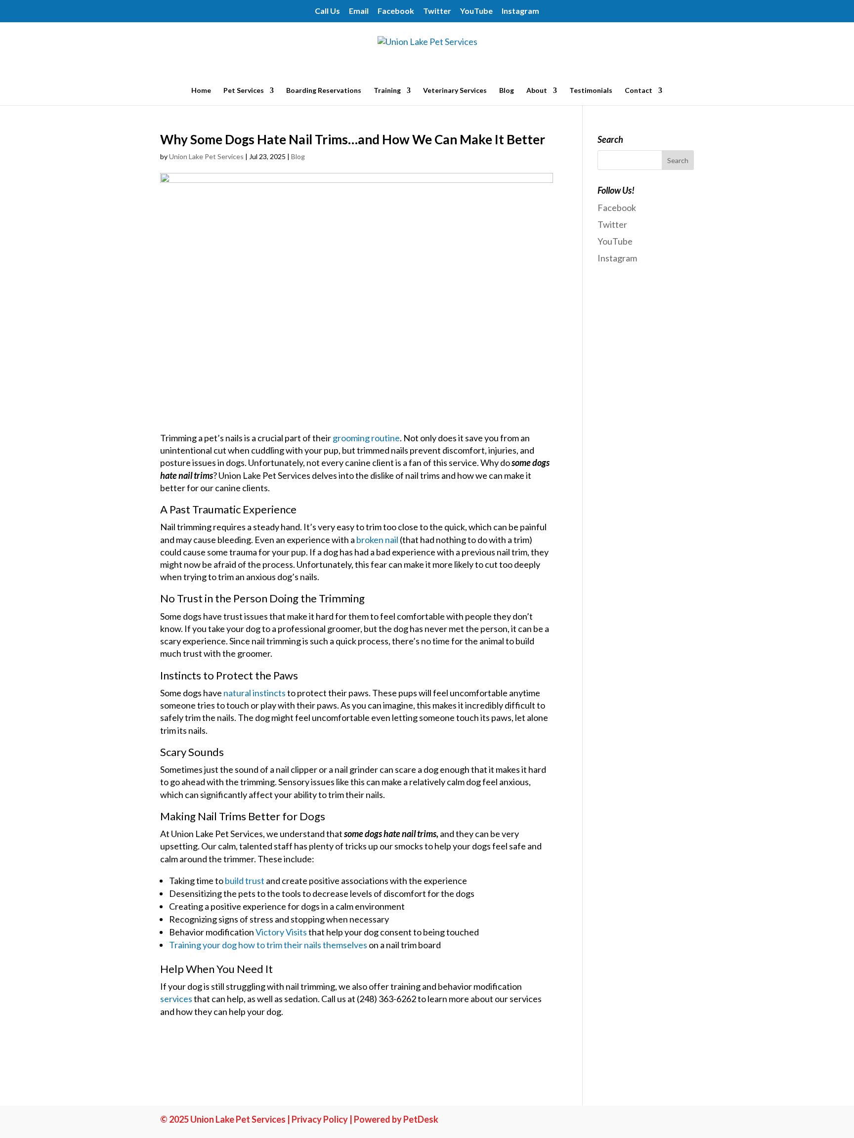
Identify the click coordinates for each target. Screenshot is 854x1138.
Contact (638, 90)
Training (387, 90)
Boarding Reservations (323, 90)
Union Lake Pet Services (206, 156)
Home (201, 90)
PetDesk (420, 1119)
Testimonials (590, 90)
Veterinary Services (455, 90)
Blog (506, 90)
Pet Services (243, 90)
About (536, 90)
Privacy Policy (320, 1119)
